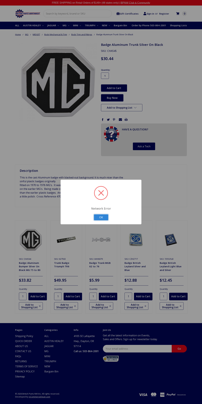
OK (101, 217)
